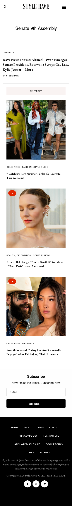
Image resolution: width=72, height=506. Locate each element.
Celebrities (13, 166)
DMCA (31, 452)
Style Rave (12, 75)
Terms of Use (51, 435)
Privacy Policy (28, 435)
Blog (40, 427)
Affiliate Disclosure (27, 444)
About (28, 427)
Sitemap (45, 452)
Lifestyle (8, 52)
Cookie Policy (54, 444)
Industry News (41, 255)
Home (14, 427)
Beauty (10, 255)
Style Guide (40, 166)
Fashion (27, 166)
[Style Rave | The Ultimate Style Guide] (36, 6)
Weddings (28, 343)
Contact (55, 427)
